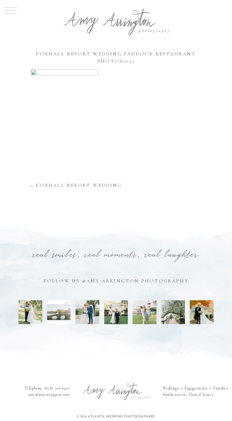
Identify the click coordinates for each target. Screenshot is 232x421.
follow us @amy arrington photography (116, 281)
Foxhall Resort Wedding (78, 185)
